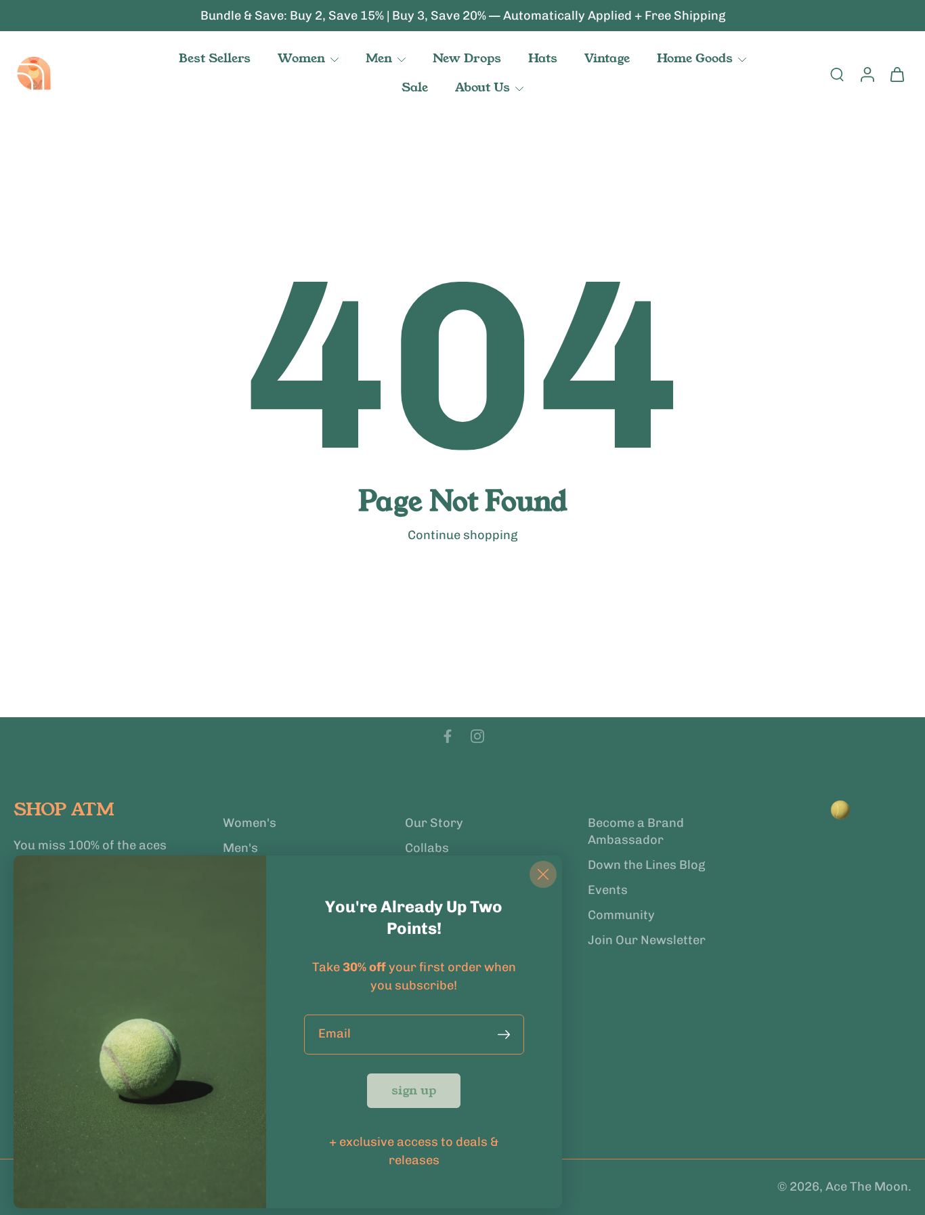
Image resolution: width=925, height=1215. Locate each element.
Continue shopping (462, 535)
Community (621, 915)
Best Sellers (215, 58)
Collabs (427, 847)
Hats (542, 58)
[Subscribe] (506, 1034)
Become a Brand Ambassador (636, 831)
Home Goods (695, 58)
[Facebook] (447, 736)
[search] (837, 73)
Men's (240, 847)
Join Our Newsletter (647, 940)
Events (608, 889)
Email (334, 1034)
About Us (482, 87)
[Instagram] (477, 736)
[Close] (543, 874)
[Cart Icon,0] (896, 74)
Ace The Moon (866, 1187)
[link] (413, 1090)
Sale (415, 87)
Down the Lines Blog (646, 864)
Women (301, 58)
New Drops (467, 58)
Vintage (607, 58)
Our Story (434, 822)
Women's (249, 822)
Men (379, 58)
